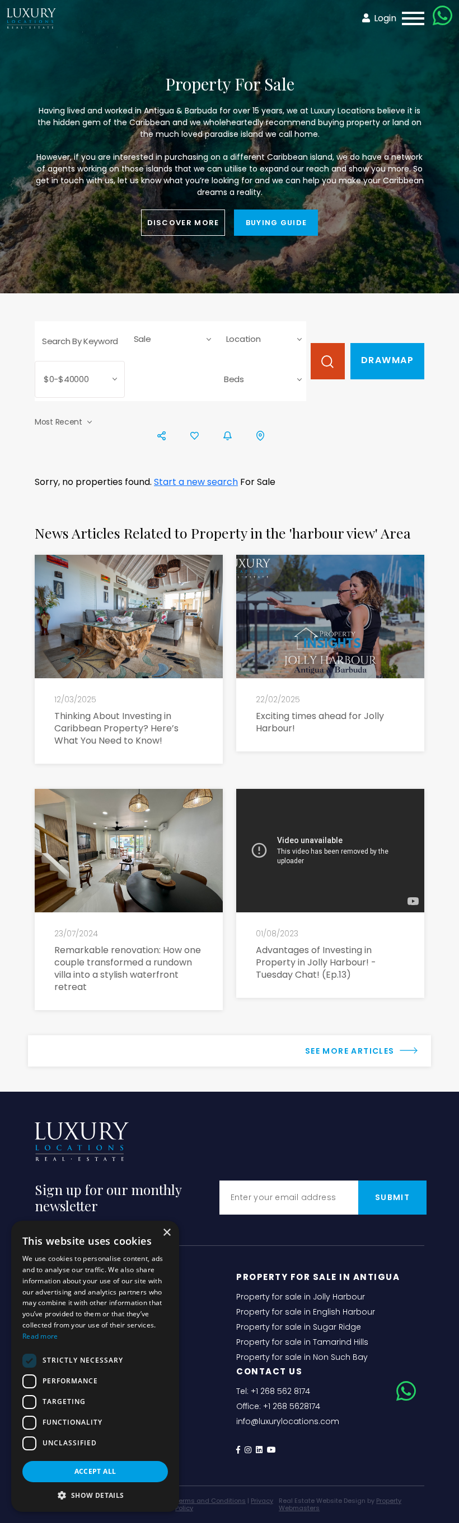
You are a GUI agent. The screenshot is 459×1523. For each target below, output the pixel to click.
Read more (40, 1336)
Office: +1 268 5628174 (278, 1406)
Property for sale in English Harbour (305, 1311)
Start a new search (196, 481)
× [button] (166, 1233)
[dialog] (95, 1366)
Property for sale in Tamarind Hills (302, 1342)
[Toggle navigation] (409, 18)
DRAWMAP (387, 360)
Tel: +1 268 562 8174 (273, 1391)
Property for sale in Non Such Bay (302, 1357)
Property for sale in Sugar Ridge (298, 1326)
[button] (95, 1495)
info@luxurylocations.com (287, 1421)
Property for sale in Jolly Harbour (300, 1296)
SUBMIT (392, 1197)
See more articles (351, 1050)
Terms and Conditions (210, 1500)
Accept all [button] (95, 1471)
